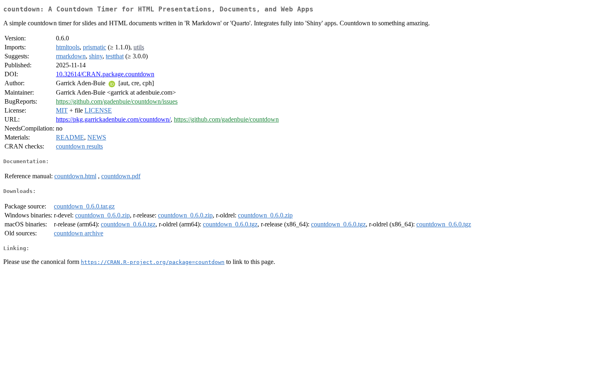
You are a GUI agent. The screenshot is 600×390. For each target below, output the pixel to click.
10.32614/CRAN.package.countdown (105, 74)
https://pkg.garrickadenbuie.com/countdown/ (113, 119)
